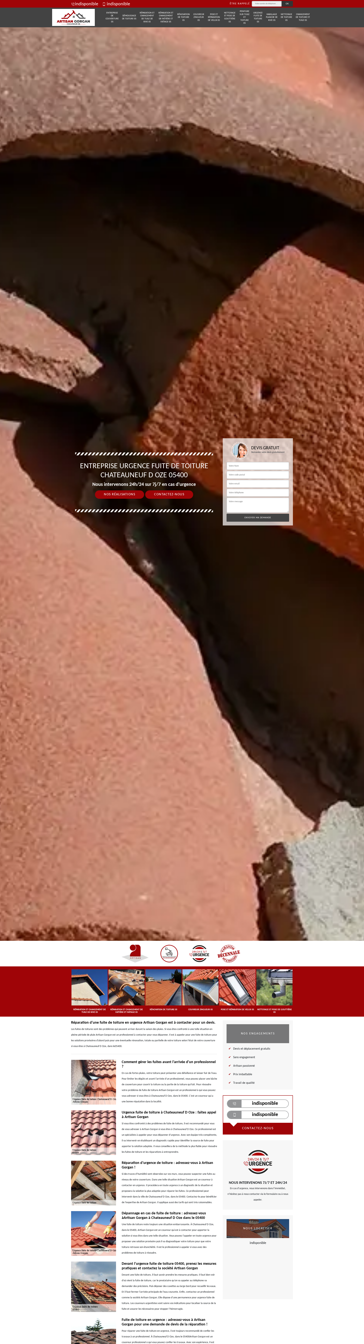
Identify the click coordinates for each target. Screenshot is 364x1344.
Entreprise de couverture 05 (112, 17)
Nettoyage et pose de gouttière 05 (229, 17)
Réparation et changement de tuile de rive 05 (147, 17)
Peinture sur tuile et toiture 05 (244, 17)
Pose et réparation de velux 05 (214, 17)
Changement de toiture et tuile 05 (303, 17)
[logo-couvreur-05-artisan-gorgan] (73, 17)
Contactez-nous (169, 494)
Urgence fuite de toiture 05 (258, 17)
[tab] (182, 537)
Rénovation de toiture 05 (183, 17)
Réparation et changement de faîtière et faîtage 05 (165, 17)
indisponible (86, 4)
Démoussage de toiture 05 (129, 17)
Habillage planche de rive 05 (272, 17)
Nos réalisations (119, 494)
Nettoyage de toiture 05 (286, 17)
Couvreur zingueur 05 (198, 17)
